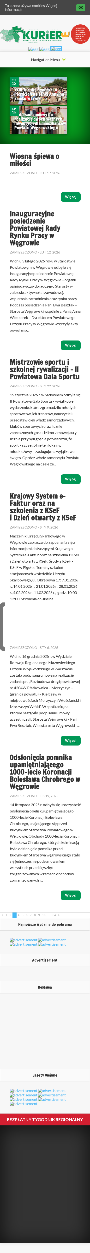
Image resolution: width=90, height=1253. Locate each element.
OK (80, 7)
